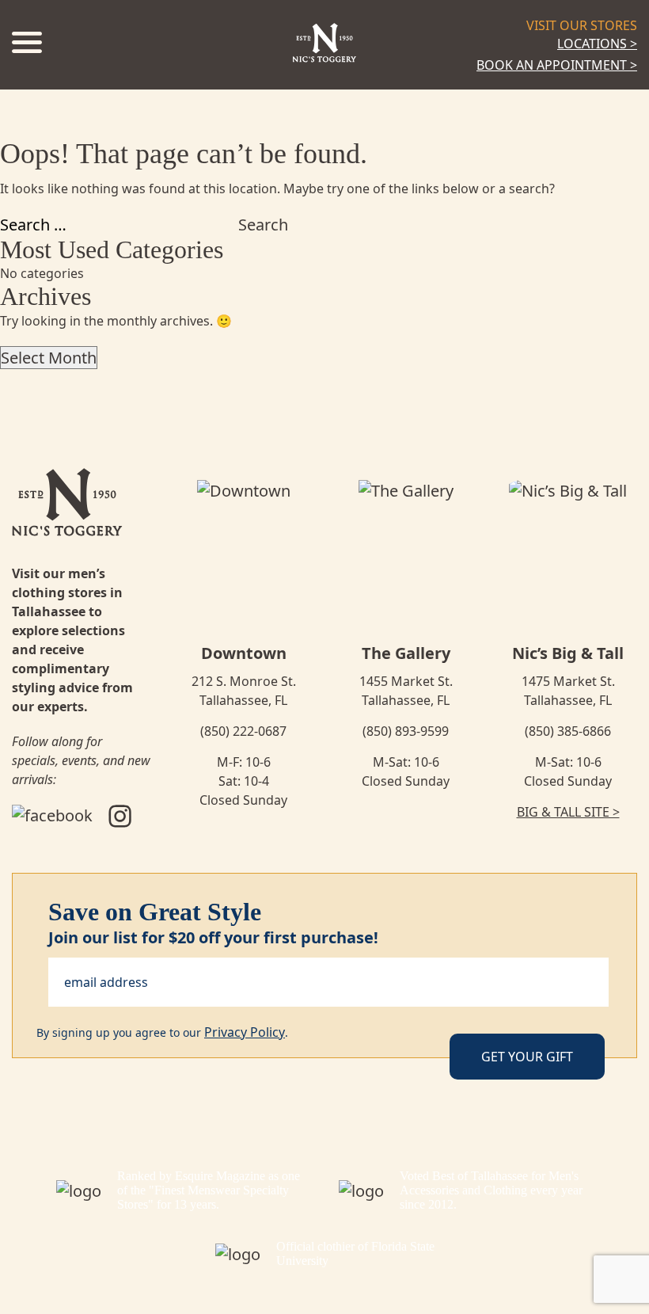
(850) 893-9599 (405, 731)
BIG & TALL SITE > (568, 812)
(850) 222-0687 (243, 731)
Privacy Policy (244, 1032)
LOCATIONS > (597, 43)
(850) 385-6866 (568, 731)
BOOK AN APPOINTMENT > (556, 65)
